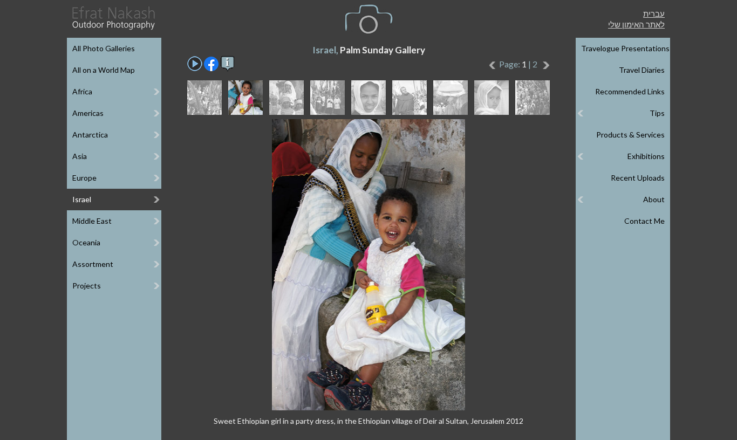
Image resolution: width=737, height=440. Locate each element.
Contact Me (644, 220)
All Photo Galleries (103, 48)
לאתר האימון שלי (636, 24)
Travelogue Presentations (625, 48)
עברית (654, 13)
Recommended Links (630, 91)
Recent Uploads (638, 177)
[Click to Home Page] (113, 18)
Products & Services (630, 134)
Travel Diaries (642, 69)
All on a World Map (103, 69)
